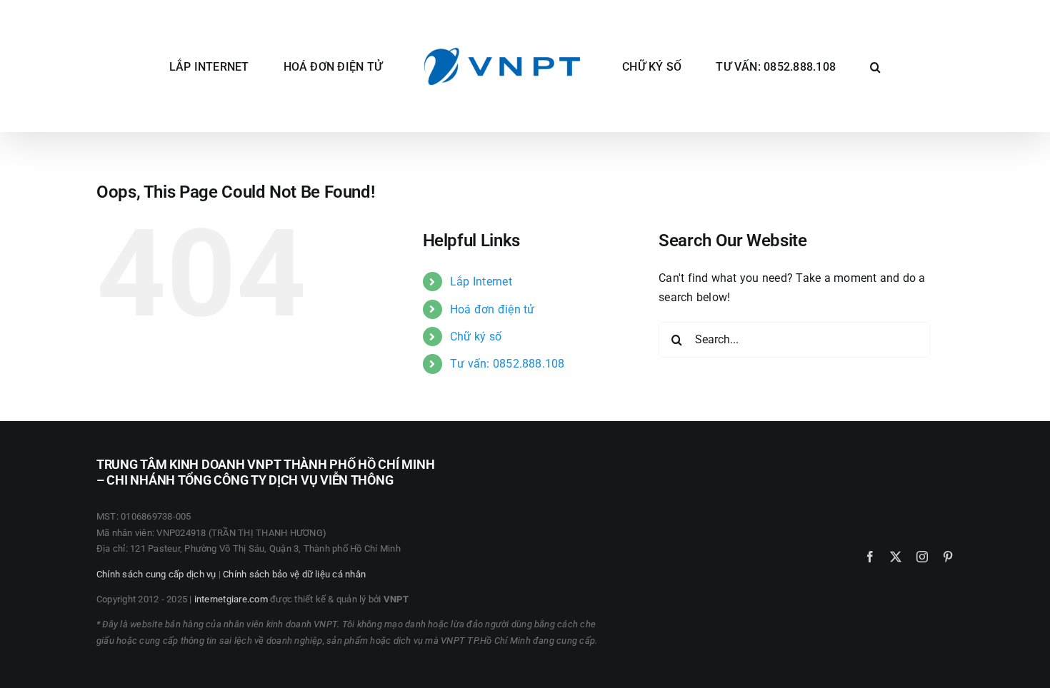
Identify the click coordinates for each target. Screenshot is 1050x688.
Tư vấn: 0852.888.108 (507, 363)
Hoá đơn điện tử (492, 309)
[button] (825, 66)
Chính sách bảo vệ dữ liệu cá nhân (294, 574)
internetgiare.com (231, 599)
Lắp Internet (481, 281)
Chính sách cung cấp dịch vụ (156, 574)
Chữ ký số (475, 336)
